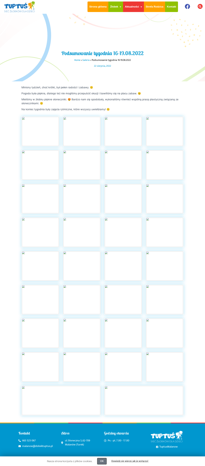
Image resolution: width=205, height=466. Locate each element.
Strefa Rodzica (154, 6)
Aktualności (132, 6)
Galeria (86, 60)
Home (77, 60)
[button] (200, 6)
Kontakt (171, 6)
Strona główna (98, 6)
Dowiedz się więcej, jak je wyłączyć (129, 461)
